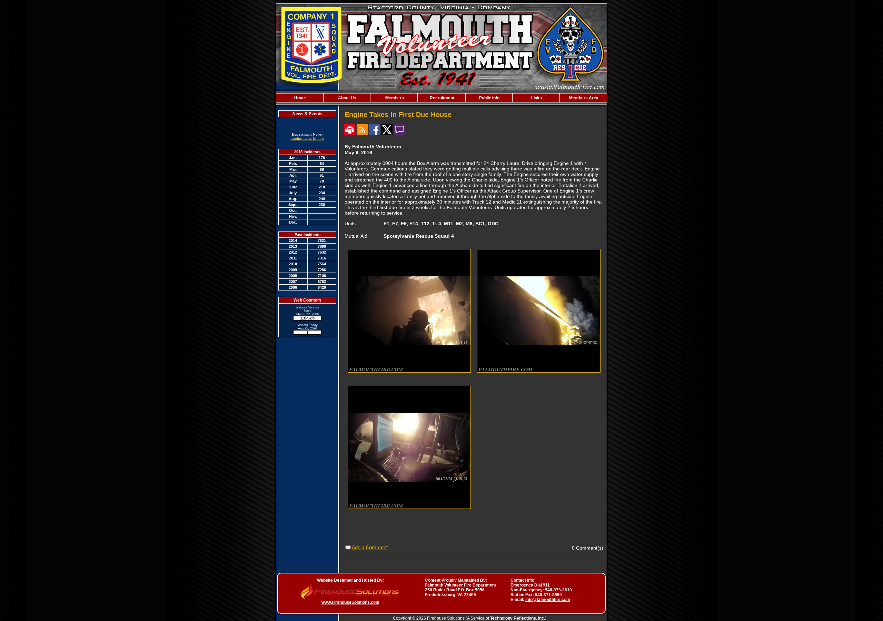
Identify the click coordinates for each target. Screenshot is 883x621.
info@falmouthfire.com (547, 599)
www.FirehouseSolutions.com (350, 602)
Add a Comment (370, 548)
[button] (347, 97)
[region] (441, 97)
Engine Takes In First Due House (307, 140)
